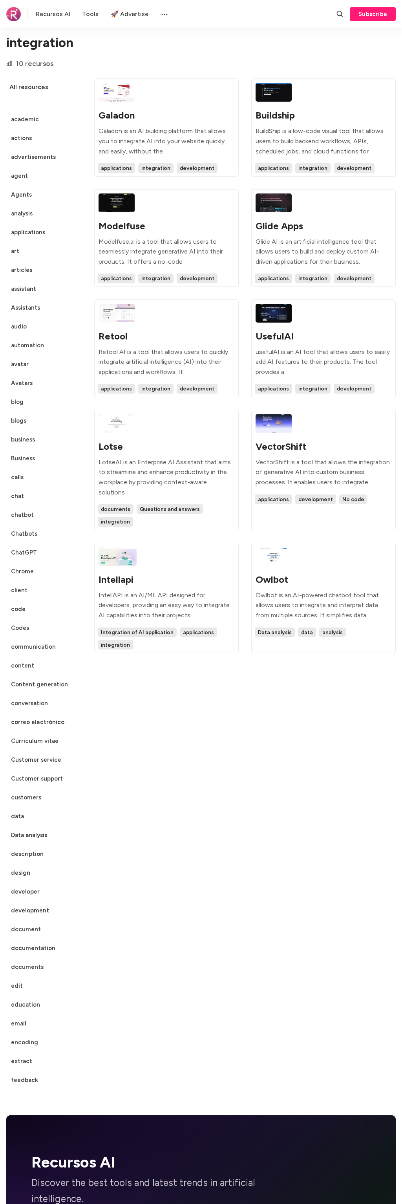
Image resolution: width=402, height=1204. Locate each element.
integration (155, 168)
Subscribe (372, 14)
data (307, 632)
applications (116, 168)
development (197, 168)
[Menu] (163, 14)
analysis (332, 632)
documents (115, 509)
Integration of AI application (137, 632)
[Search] (340, 14)
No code (353, 499)
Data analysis (275, 632)
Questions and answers (170, 509)
